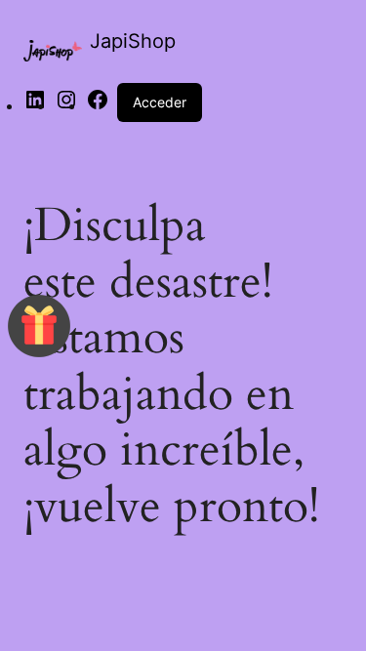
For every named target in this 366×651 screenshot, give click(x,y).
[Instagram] (66, 105)
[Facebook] (97, 105)
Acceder (159, 102)
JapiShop (133, 41)
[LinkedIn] (35, 105)
